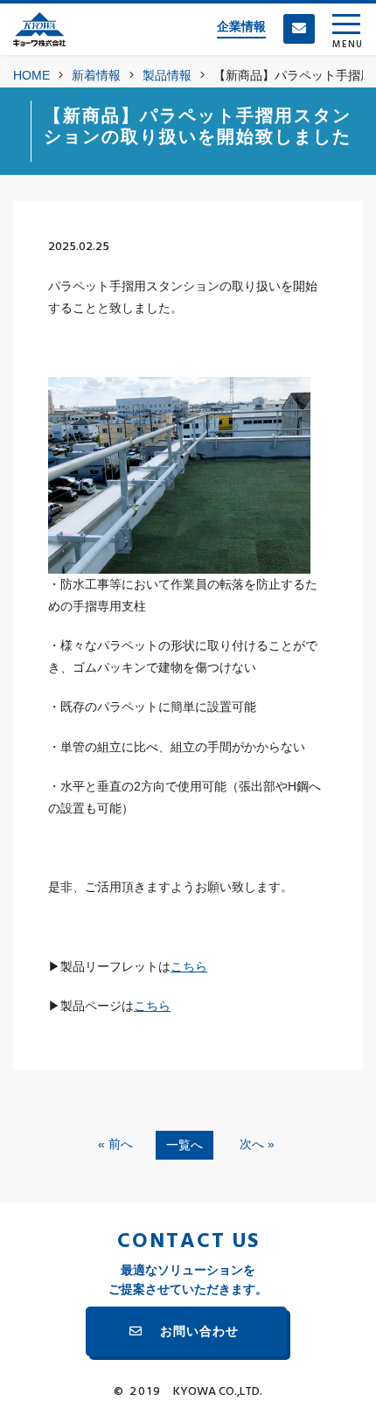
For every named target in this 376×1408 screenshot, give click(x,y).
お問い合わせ (199, 1331)
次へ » (257, 1144)
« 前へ (115, 1144)
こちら (189, 966)
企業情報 (241, 26)
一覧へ (184, 1145)
